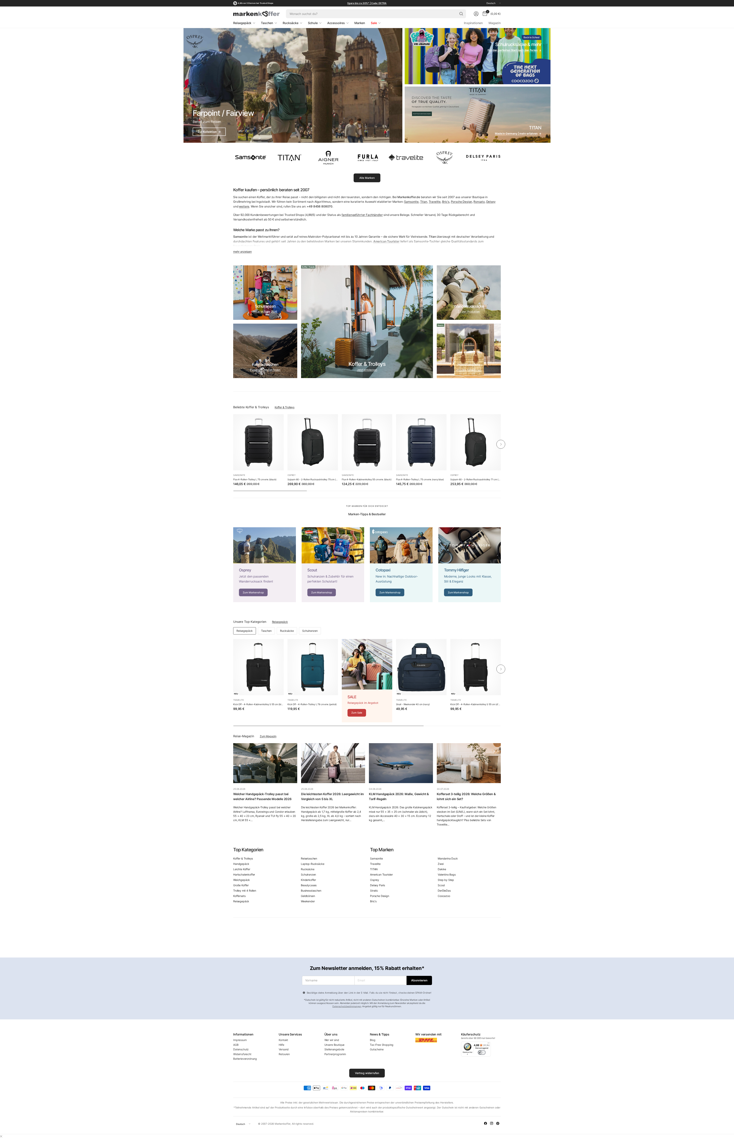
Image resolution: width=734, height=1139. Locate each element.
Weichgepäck (241, 879)
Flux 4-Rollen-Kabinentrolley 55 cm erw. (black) (366, 479)
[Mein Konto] (476, 13)
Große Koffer (241, 885)
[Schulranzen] (265, 292)
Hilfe (281, 1044)
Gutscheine (376, 1049)
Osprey (291, 475)
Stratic (374, 890)
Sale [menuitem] (374, 23)
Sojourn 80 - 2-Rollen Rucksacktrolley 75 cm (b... (312, 479)
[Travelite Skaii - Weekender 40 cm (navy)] (421, 667)
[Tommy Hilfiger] (469, 564)
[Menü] (488, 1044)
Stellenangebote (334, 1049)
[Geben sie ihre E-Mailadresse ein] (419, 980)
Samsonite (411, 201)
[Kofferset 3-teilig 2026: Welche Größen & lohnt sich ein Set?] (469, 763)
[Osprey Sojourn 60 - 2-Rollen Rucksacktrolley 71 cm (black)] (475, 442)
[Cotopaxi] (401, 564)
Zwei (440, 863)
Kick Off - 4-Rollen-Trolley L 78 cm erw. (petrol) (312, 704)
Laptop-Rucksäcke (312, 863)
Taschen (266, 630)
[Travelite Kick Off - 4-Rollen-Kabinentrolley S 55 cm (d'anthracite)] (475, 667)
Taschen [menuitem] (267, 23)
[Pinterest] (498, 1123)
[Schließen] (1, 1136)
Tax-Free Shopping (381, 1044)
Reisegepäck (280, 621)
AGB (236, 1044)
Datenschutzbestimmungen (346, 1006)
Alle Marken (367, 177)
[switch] (482, 1052)
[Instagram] (492, 1123)
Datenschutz (241, 1049)
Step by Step (446, 879)
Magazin (495, 23)
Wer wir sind (331, 1040)
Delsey (490, 201)
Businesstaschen (311, 890)
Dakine (442, 869)
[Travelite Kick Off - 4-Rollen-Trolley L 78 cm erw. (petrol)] (312, 667)
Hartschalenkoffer (244, 874)
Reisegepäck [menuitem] (242, 23)
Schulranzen (310, 630)
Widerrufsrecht (242, 1054)
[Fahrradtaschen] (265, 351)
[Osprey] (264, 564)
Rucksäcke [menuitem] (290, 23)
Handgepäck (241, 863)
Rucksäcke (287, 630)
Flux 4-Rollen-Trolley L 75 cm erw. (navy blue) (420, 479)
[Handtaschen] (469, 351)
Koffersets (239, 896)
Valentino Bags (447, 874)
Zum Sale (356, 712)
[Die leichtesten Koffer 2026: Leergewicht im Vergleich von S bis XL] (333, 763)
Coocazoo (444, 896)
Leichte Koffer (241, 869)
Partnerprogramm (335, 1054)
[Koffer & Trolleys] (367, 321)
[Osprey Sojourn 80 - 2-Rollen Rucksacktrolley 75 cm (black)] (312, 442)
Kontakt (283, 1040)
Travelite (435, 201)
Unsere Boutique (334, 1044)
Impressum (240, 1040)
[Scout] (333, 564)
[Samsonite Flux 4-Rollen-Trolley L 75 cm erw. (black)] (258, 442)
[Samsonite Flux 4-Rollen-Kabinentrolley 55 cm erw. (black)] (367, 442)
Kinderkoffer (308, 879)
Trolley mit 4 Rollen (244, 890)
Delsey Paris (377, 885)
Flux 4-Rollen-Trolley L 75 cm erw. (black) (254, 479)
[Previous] (233, 444)
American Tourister (381, 874)
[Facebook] (485, 1123)
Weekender (308, 901)
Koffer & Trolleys (284, 407)
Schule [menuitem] (313, 23)
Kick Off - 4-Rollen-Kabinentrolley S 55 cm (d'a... (475, 704)
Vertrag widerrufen (367, 1073)
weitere (244, 206)
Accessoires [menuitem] (336, 23)
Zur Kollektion (209, 132)
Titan (423, 201)
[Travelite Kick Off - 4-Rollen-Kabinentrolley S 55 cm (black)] (258, 667)
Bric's (445, 201)
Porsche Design (461, 201)
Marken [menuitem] (359, 23)
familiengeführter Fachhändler (362, 215)
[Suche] (461, 13)
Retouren (284, 1054)
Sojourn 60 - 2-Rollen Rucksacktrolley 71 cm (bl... (475, 479)
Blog (372, 1040)
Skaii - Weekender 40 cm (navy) (413, 704)
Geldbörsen (308, 896)
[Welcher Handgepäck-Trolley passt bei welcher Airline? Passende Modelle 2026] (265, 763)
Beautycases (309, 885)
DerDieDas (444, 890)
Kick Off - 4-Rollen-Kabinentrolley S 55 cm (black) (258, 704)
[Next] (500, 444)
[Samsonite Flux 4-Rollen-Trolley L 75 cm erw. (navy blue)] (421, 442)
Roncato (479, 201)
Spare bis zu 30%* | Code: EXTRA (366, 3)
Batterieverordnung (245, 1058)
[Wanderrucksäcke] (469, 292)
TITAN (374, 869)
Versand (284, 1049)
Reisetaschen (309, 858)
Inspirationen (473, 23)
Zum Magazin (268, 736)
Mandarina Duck (448, 858)
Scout (441, 885)
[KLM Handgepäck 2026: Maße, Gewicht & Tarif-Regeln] (401, 763)
